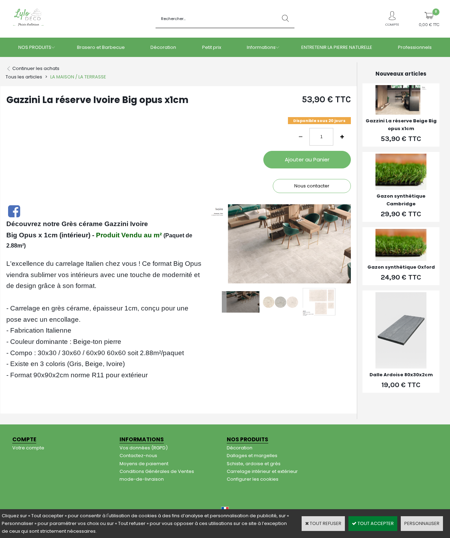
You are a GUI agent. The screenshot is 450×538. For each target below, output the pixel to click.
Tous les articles (24, 76)
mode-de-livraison (142, 479)
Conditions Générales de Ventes (157, 471)
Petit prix (211, 47)
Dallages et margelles (252, 455)
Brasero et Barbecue (101, 47)
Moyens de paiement (144, 463)
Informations (261, 47)
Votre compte (28, 447)
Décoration (163, 47)
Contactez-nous (138, 455)
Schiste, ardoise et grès (254, 463)
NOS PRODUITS (34, 47)
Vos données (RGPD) (144, 447)
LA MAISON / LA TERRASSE (78, 76)
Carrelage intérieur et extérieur (262, 471)
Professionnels (415, 47)
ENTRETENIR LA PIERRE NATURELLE (336, 47)
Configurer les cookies (252, 479)
